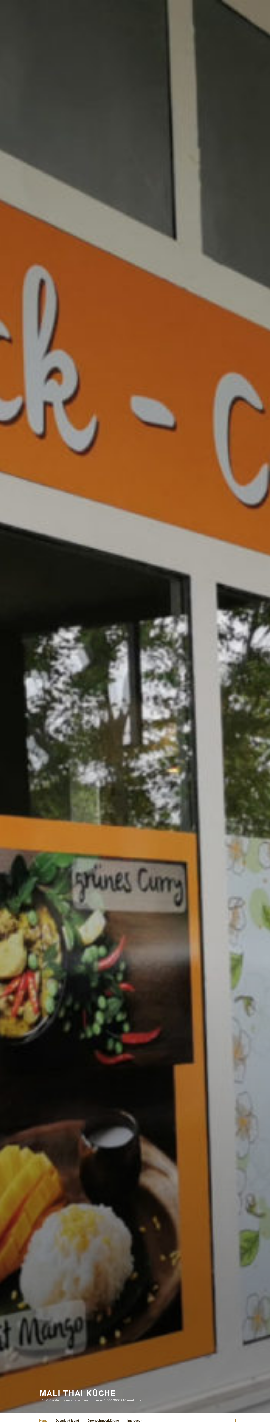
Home (43, 1420)
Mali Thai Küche (78, 1392)
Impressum (135, 1420)
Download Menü (67, 1420)
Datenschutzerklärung (103, 1420)
